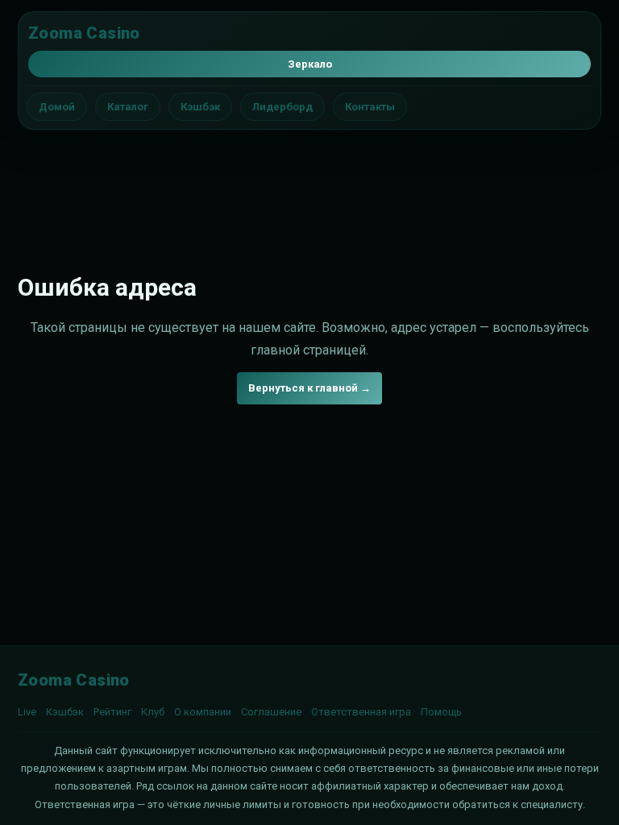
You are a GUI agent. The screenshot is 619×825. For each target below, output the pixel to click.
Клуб (152, 712)
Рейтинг (112, 712)
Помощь (441, 712)
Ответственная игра (361, 712)
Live (27, 712)
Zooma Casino (84, 33)
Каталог (127, 107)
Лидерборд (282, 107)
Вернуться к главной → (309, 388)
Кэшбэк (200, 107)
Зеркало (310, 64)
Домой (57, 107)
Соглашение (271, 712)
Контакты (370, 107)
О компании (202, 712)
